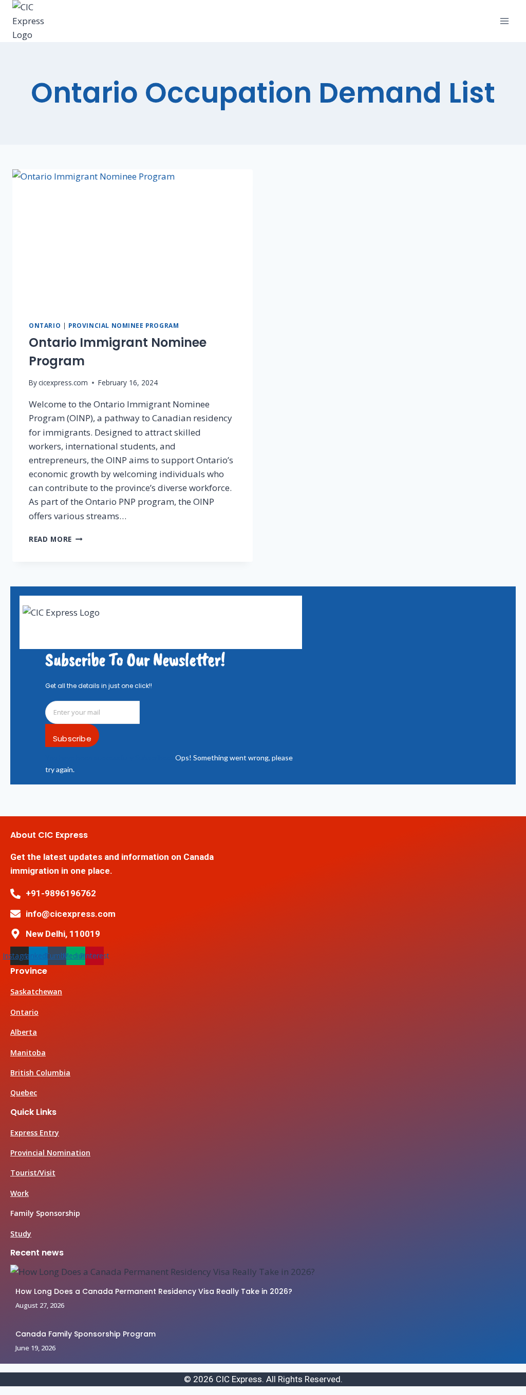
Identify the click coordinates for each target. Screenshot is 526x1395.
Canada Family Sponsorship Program (86, 1334)
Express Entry (34, 1132)
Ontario (45, 325)
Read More (56, 539)
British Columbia (40, 1072)
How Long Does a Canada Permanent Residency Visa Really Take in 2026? (153, 1291)
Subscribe (72, 738)
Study (20, 1234)
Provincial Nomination (50, 1152)
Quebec (23, 1092)
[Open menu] (504, 21)
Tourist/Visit (32, 1172)
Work (19, 1193)
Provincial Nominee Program (123, 325)
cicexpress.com (63, 382)
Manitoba (28, 1052)
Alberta (23, 1032)
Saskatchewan (36, 991)
